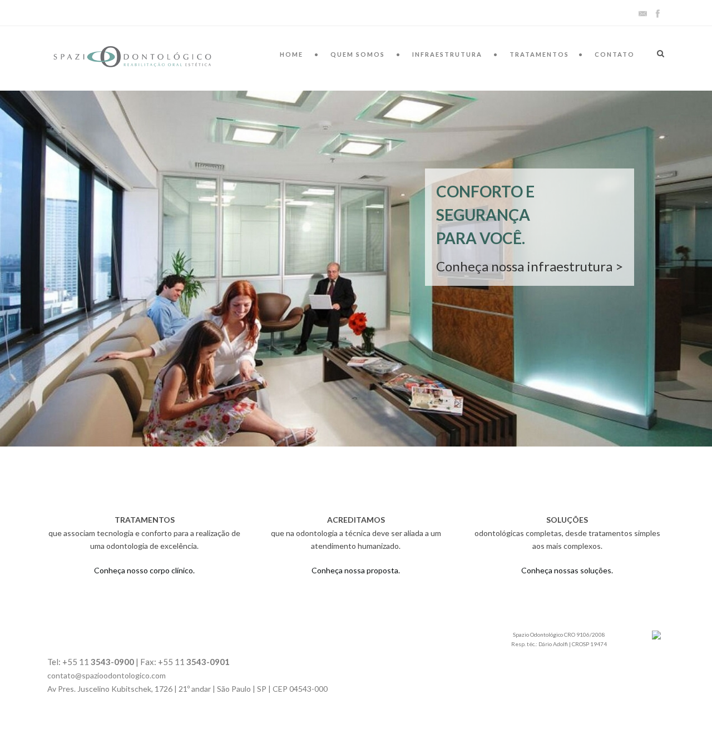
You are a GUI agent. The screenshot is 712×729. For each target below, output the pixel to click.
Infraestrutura (447, 54)
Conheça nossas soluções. (567, 570)
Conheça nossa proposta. (356, 570)
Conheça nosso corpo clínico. (144, 570)
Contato (615, 54)
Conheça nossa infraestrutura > (529, 266)
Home (291, 54)
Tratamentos (539, 54)
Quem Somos (357, 54)
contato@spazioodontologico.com (106, 675)
